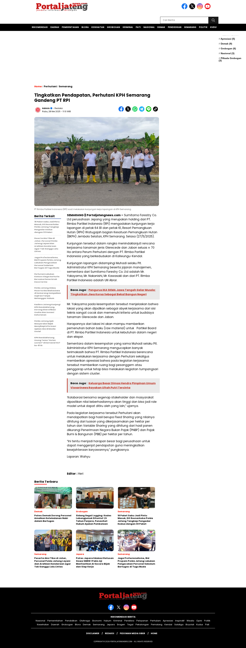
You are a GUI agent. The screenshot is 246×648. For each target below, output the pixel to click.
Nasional (149, 27)
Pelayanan (142, 620)
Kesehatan (97, 27)
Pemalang (156, 624)
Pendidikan (174, 27)
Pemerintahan (70, 27)
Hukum (107, 620)
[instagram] (200, 8)
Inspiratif (179, 620)
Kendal (168, 624)
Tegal (130, 624)
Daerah (54, 27)
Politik (203, 27)
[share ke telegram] (142, 111)
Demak (161, 27)
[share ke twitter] (128, 111)
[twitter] (192, 8)
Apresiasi (228, 39)
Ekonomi (97, 620)
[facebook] (185, 8)
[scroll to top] (236, 642)
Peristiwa (129, 620)
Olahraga (84, 620)
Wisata (190, 620)
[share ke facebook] (121, 111)
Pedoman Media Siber (132, 633)
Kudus (214, 27)
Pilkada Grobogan (230, 59)
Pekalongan (142, 624)
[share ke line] (149, 111)
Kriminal (128, 27)
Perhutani (50, 86)
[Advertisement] (97, 63)
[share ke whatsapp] (135, 111)
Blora (85, 27)
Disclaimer (92, 633)
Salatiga (178, 624)
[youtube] (208, 8)
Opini (199, 620)
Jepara (111, 624)
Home (154, 633)
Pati (138, 27)
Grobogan (113, 27)
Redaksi (109, 633)
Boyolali (190, 624)
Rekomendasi (40, 27)
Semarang (190, 27)
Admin (46, 108)
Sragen (121, 624)
